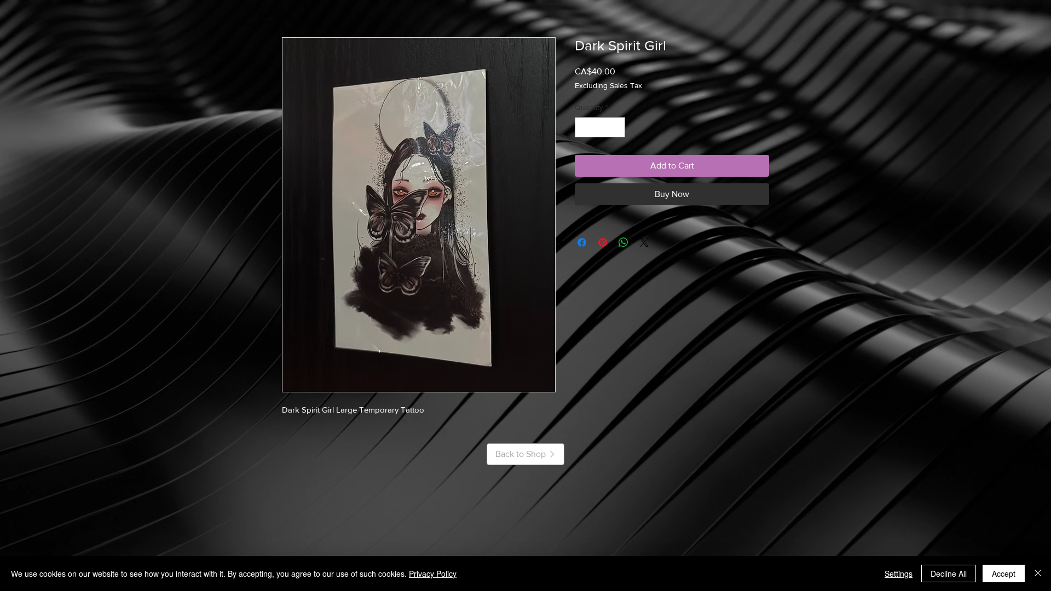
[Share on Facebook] (581, 242)
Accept (1003, 573)
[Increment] (616, 127)
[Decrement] (583, 127)
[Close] (1037, 573)
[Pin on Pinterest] (602, 242)
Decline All (949, 573)
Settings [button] (899, 573)
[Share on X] (644, 242)
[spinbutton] (600, 127)
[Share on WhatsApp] (623, 242)
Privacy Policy (433, 573)
